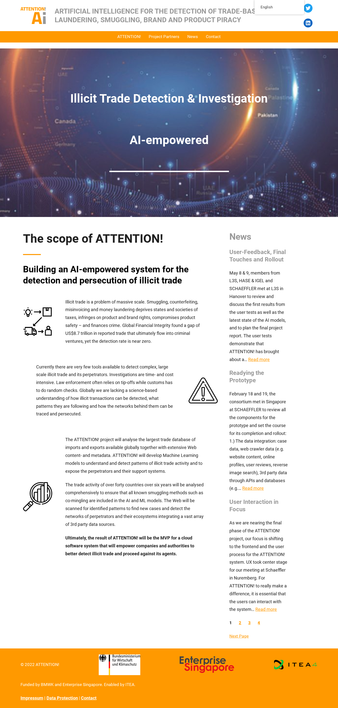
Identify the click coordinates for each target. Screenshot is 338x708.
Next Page (239, 636)
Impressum (32, 698)
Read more (259, 359)
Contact (89, 698)
